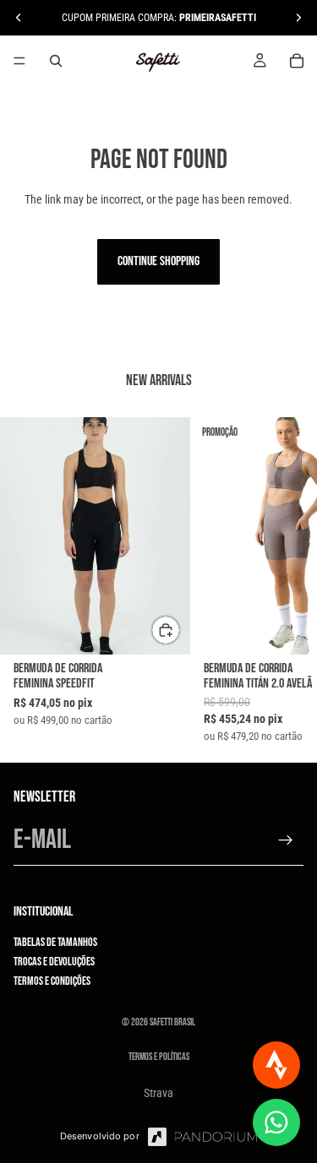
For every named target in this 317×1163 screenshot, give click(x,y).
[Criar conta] (285, 840)
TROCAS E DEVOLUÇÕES (54, 961)
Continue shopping (158, 261)
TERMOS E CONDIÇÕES (52, 981)
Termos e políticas (158, 1057)
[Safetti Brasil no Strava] (276, 1065)
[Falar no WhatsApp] (276, 1122)
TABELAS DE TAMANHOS (55, 941)
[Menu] (19, 60)
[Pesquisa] (55, 60)
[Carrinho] (296, 60)
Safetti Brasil (172, 1022)
